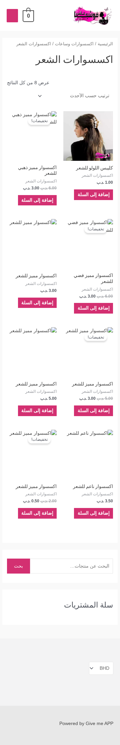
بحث (18, 566)
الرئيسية (105, 44)
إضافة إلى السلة (94, 194)
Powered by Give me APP (86, 723)
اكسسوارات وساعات (74, 44)
